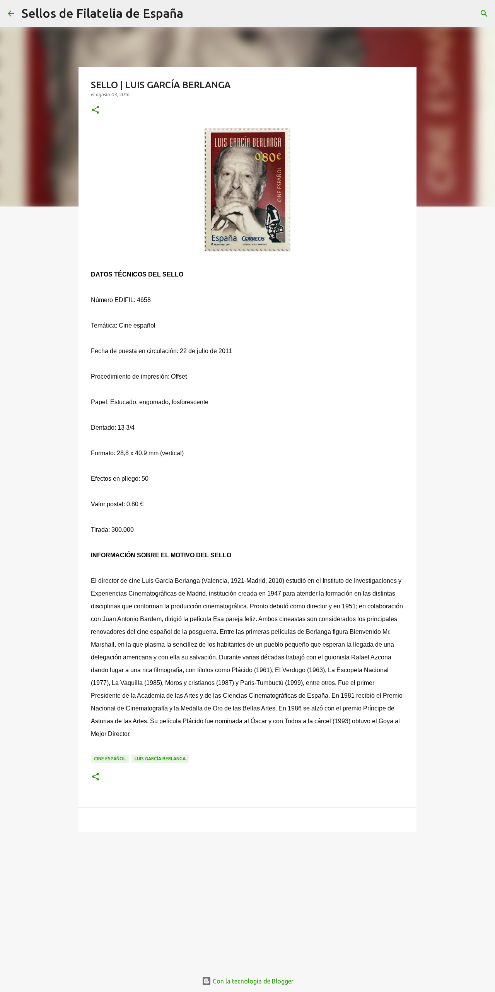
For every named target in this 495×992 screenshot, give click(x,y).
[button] (95, 110)
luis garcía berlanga (160, 758)
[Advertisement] (247, 898)
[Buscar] (194, 13)
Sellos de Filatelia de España (102, 13)
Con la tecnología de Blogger (252, 981)
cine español (110, 758)
